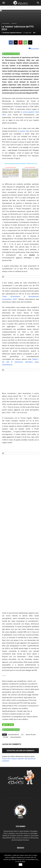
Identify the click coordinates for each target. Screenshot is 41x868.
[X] (16, 42)
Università (14, 23)
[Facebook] (11, 42)
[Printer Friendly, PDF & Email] (8, 725)
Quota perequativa (15, 737)
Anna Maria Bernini (13, 734)
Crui (22, 734)
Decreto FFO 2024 (30, 734)
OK (20, 864)
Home (3, 7)
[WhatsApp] (25, 42)
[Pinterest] (20, 42)
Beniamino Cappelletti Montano (12, 32)
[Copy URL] (30, 42)
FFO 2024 (5, 737)
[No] (38, 860)
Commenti (35, 48)
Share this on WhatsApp (12, 53)
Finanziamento (11, 7)
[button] (3, 3)
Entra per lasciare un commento (20, 750)
